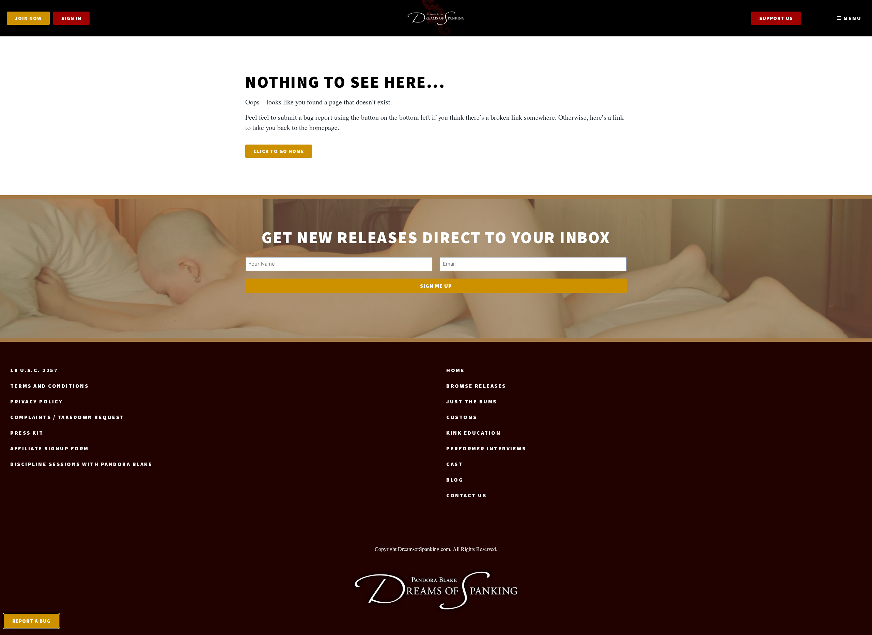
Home (455, 370)
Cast (454, 464)
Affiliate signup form (49, 448)
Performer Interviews (486, 448)
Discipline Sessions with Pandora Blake (81, 464)
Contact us (466, 495)
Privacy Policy (36, 401)
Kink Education (473, 432)
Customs (461, 417)
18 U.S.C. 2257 (34, 370)
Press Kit (27, 432)
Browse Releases (476, 385)
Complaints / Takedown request (67, 417)
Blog (454, 479)
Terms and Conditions (49, 385)
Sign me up (436, 285)
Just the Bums (471, 401)
